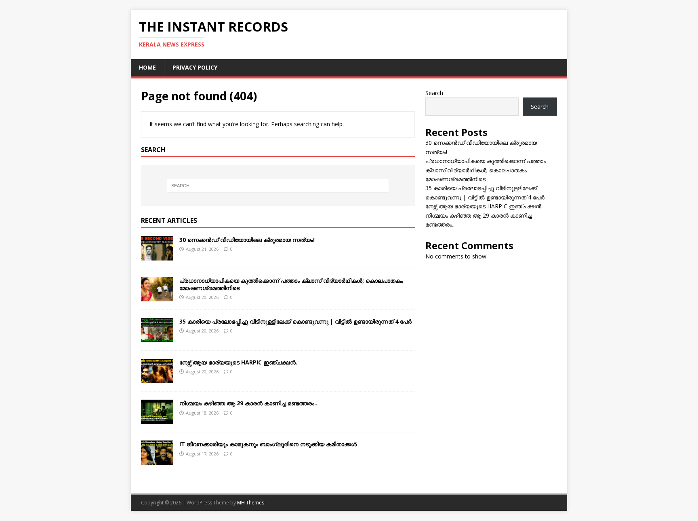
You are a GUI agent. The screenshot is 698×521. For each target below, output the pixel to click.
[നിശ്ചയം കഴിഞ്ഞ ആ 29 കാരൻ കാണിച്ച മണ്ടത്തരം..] (157, 419)
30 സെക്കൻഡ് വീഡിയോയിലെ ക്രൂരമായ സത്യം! (247, 240)
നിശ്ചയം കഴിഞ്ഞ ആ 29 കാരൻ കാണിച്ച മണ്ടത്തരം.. (248, 403)
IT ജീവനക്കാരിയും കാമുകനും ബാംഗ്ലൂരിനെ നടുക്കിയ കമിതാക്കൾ (268, 444)
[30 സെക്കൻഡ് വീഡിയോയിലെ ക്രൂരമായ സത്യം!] (157, 256)
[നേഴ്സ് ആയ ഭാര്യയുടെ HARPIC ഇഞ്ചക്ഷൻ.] (157, 378)
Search (434, 93)
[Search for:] (278, 186)
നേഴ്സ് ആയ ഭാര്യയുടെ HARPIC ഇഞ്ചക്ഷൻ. (238, 362)
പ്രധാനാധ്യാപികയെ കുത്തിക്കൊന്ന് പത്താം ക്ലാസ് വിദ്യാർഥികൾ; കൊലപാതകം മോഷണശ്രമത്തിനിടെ (291, 284)
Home (147, 67)
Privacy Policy (194, 67)
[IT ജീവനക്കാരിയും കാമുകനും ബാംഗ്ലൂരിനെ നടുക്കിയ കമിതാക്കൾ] (157, 460)
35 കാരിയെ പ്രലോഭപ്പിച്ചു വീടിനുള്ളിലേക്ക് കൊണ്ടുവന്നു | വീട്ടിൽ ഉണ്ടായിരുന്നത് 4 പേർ (295, 321)
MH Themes (250, 502)
